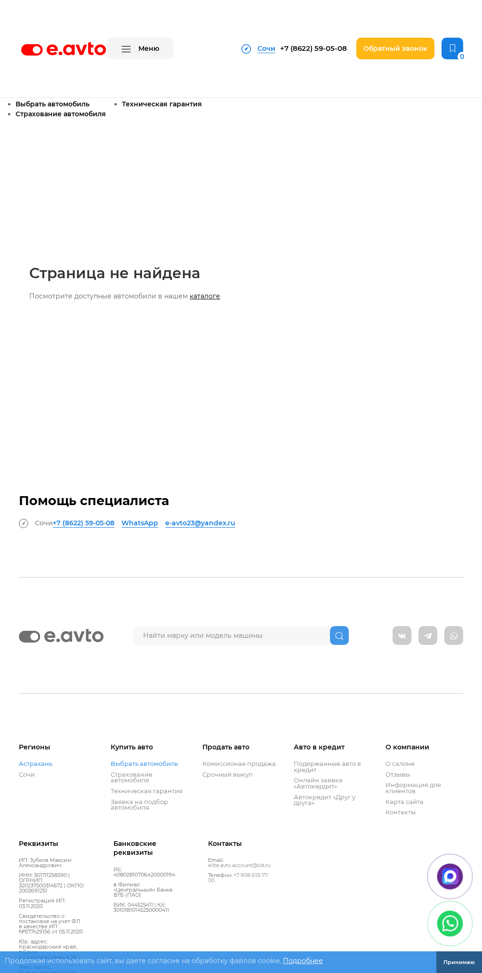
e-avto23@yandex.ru (200, 523)
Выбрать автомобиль (52, 104)
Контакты (401, 812)
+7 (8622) (313, 48)
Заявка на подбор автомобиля (139, 805)
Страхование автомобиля (61, 114)
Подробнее (303, 961)
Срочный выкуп (227, 774)
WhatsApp (139, 523)
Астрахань (35, 763)
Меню (148, 48)
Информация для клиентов (413, 788)
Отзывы (398, 774)
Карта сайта (405, 801)
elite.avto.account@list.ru (239, 865)
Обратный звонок (395, 48)
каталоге (205, 296)
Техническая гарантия (162, 104)
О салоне (400, 763)
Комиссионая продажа (239, 763)
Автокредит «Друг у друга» (324, 800)
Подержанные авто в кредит (327, 766)
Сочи (27, 774)
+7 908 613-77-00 (238, 878)
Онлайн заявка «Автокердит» (318, 783)
